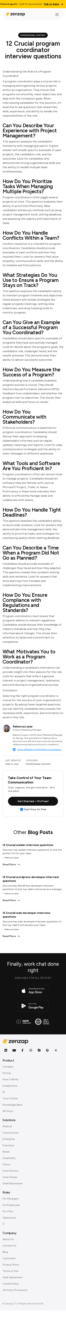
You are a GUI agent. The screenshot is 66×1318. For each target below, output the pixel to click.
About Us (8, 1239)
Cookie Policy (11, 1283)
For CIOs (8, 1211)
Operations (9, 1217)
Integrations (10, 1085)
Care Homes (10, 1177)
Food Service (10, 1170)
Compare (8, 1066)
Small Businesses (13, 1183)
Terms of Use (10, 1270)
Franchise (8, 1145)
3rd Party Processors (15, 1290)
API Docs (8, 1111)
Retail (6, 1151)
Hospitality (9, 1158)
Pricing (7, 1073)
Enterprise (9, 1139)
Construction (11, 1132)
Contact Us (9, 1245)
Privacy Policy (11, 1264)
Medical (7, 1126)
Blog (5, 1251)
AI (4, 1092)
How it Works (10, 1079)
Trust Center (10, 1098)
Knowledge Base (12, 1104)
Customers (9, 1258)
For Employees (11, 1204)
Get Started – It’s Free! (33, 801)
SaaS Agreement (13, 1277)
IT (4, 1224)
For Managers (11, 1198)
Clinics (7, 1164)
